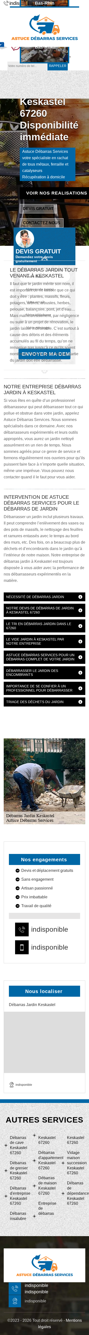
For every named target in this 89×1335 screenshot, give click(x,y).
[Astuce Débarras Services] (44, 26)
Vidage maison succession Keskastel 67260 (76, 1163)
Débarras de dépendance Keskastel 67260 (76, 1193)
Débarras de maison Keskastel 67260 (47, 1185)
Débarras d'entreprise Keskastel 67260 (19, 1195)
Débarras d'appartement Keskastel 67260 (47, 1160)
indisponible (49, 929)
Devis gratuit (38, 208)
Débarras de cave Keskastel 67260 (18, 1145)
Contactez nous (41, 223)
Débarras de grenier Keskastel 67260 (19, 1170)
